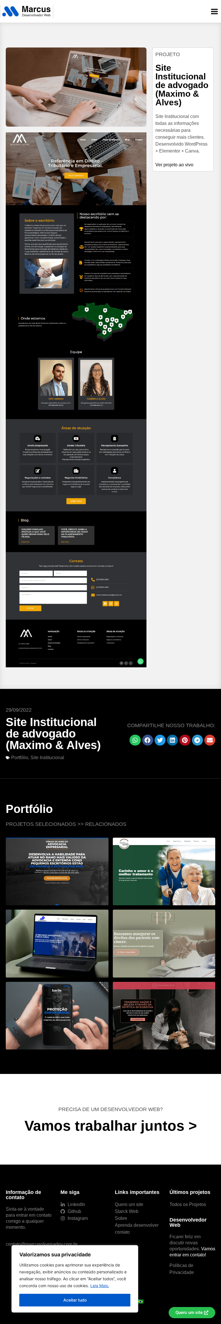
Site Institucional (47, 757)
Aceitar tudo (75, 1300)
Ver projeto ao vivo (174, 164)
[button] (134, 740)
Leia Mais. (99, 1285)
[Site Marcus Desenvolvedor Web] (27, 11)
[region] (75, 1278)
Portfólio (19, 757)
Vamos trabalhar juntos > (110, 1126)
